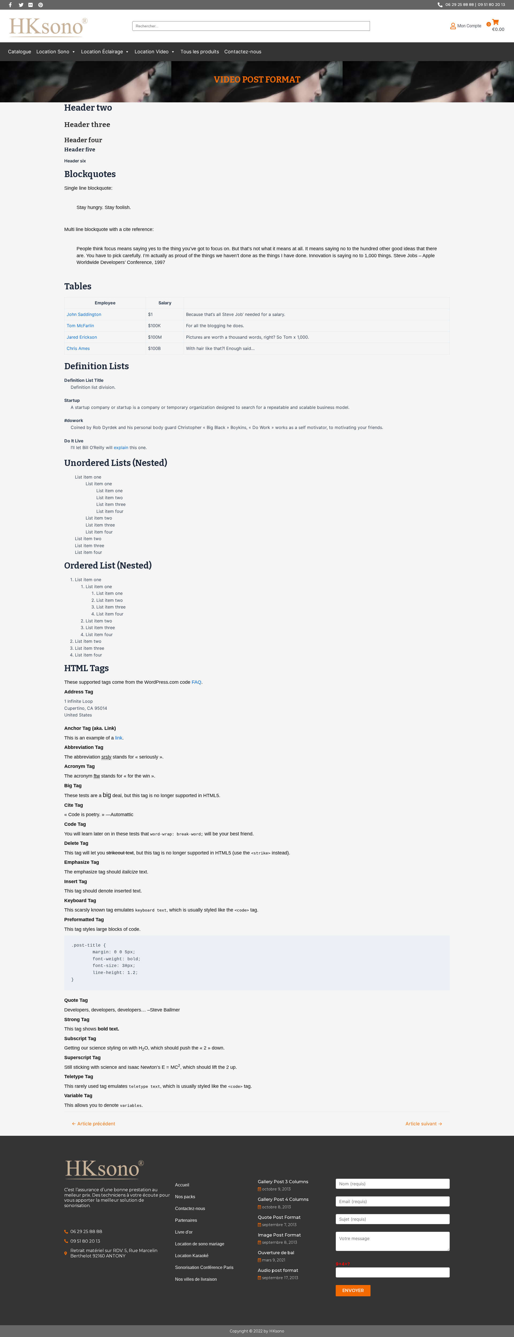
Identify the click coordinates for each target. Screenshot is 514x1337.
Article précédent (93, 1123)
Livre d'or (183, 1232)
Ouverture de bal (276, 1252)
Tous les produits (199, 51)
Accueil (182, 1185)
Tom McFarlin (80, 325)
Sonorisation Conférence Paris (204, 1267)
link (118, 738)
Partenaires (186, 1220)
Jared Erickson (82, 337)
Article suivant (424, 1123)
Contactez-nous (242, 51)
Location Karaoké (192, 1255)
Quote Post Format (279, 1217)
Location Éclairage (102, 51)
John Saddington (84, 314)
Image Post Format (279, 1235)
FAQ (196, 682)
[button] (73, 52)
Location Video (152, 51)
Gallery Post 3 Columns (283, 1181)
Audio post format (278, 1270)
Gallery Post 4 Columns (283, 1199)
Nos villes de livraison (196, 1279)
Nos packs (185, 1196)
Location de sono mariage (199, 1244)
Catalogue (19, 51)
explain (121, 447)
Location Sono (52, 51)
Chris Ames (78, 348)
